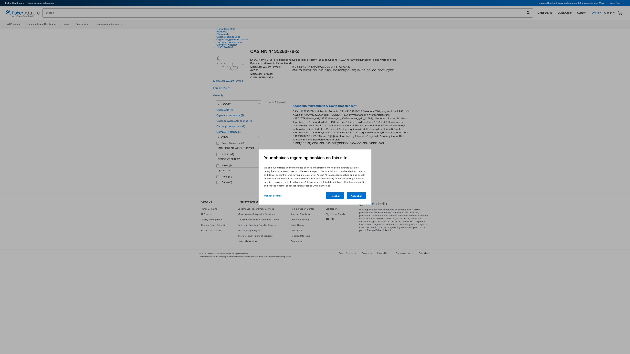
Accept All (356, 195)
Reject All (335, 195)
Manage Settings (273, 195)
